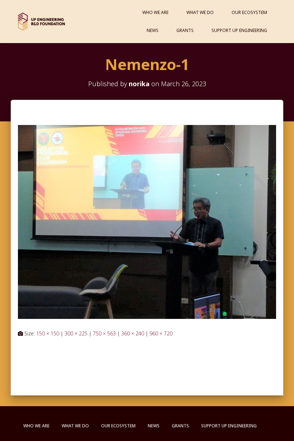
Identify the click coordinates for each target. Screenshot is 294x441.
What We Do (200, 12)
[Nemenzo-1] (147, 221)
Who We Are (155, 12)
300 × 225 (76, 333)
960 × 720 (161, 333)
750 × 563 (104, 333)
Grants (185, 30)
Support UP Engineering (239, 30)
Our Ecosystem (249, 12)
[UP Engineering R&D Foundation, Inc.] (41, 22)
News (152, 30)
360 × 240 (132, 333)
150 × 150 (47, 333)
